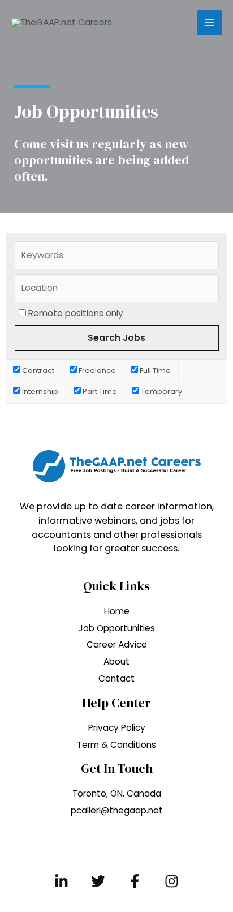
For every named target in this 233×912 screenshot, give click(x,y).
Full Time (154, 370)
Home (117, 611)
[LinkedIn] (61, 881)
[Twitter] (98, 881)
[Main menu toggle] (209, 22)
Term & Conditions (116, 745)
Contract (37, 370)
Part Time (99, 391)
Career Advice (117, 644)
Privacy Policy (116, 728)
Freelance (96, 370)
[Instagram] (172, 881)
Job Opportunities (116, 628)
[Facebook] (135, 881)
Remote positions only (75, 313)
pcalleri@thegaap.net (117, 810)
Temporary (160, 391)
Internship (39, 391)
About (116, 661)
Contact (116, 678)
